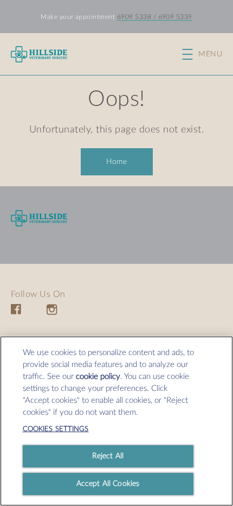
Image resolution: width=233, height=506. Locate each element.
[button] (207, 54)
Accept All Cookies (108, 484)
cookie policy (98, 376)
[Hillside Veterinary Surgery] (39, 218)
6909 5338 (134, 17)
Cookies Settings (56, 429)
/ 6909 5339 (171, 17)
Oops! (116, 99)
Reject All (108, 456)
